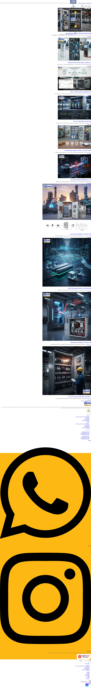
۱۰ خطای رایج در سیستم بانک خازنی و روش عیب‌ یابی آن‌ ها (80, 396)
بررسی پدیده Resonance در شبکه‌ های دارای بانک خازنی (80, 179)
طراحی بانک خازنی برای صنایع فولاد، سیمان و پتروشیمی (80, 233)
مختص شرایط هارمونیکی (85, 434)
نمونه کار (87, 421)
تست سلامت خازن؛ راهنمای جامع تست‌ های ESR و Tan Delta (79, 62)
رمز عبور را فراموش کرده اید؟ (71, 34)
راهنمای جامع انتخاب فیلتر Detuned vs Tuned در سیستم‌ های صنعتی (78, 33)
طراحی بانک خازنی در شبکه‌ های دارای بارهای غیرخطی (80, 342)
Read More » (89, 36)
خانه (90, 3)
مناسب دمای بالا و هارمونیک (84, 433)
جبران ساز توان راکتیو (85, 431)
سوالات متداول (86, 419)
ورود (75, 32)
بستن (90, 659)
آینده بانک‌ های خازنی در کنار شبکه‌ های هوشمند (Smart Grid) (79, 288)
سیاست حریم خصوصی (85, 420)
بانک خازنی (87, 415)
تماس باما (87, 417)
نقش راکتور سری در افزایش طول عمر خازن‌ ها (82, 121)
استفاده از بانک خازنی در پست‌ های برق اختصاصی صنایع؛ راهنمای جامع (78, 150)
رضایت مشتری (86, 418)
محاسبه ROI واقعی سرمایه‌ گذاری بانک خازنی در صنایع (81, 91)
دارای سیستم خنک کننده (85, 432)
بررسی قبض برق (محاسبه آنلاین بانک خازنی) (82, 416)
